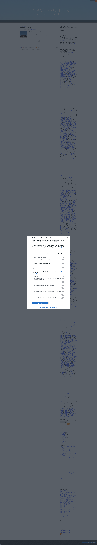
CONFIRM (40, 303)
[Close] (68, 238)
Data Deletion (42, 307)
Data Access (48, 307)
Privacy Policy (54, 307)
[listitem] (48, 257)
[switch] (62, 259)
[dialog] (48, 272)
